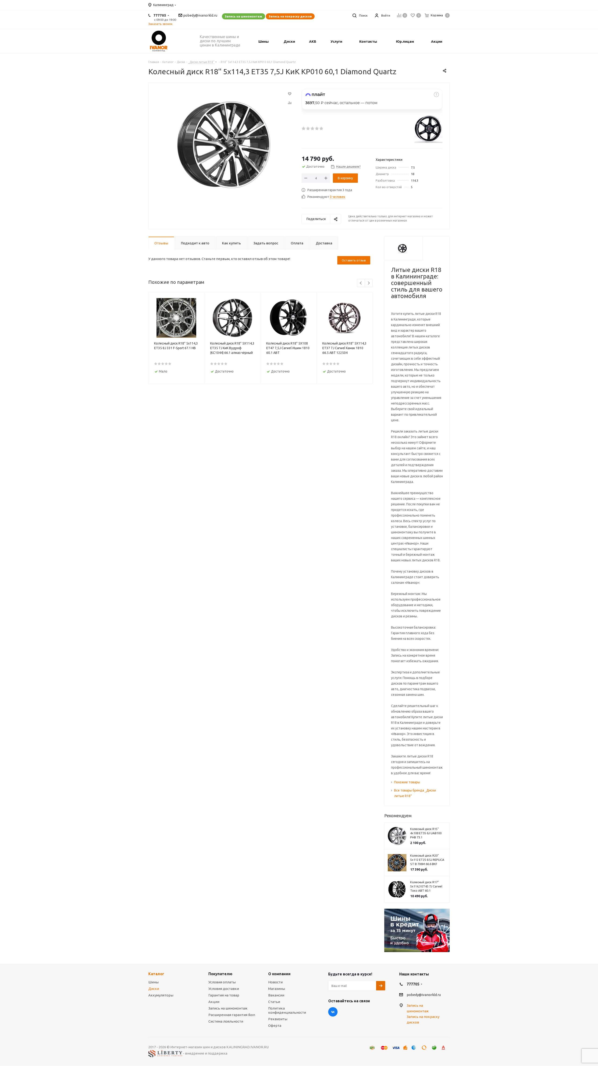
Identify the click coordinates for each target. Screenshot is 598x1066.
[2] (308, 128)
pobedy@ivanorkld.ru (200, 15)
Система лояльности (225, 1021)
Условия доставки (223, 989)
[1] (304, 128)
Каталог (156, 974)
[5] (321, 128)
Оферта (274, 1025)
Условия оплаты (222, 982)
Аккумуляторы (160, 995)
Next (369, 283)
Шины (153, 982)
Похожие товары (407, 782)
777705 (159, 15)
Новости (275, 982)
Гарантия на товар (223, 995)
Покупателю (220, 974)
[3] (312, 128)
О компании (279, 974)
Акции (213, 1002)
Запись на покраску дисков (290, 16)
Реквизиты (277, 1019)
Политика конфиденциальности (287, 1010)
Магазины (276, 989)
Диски (153, 989)
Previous (361, 283)
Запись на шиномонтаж (243, 16)
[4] (317, 128)
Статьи (274, 1002)
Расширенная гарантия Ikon (231, 1015)
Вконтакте (333, 1012)
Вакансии (276, 995)
